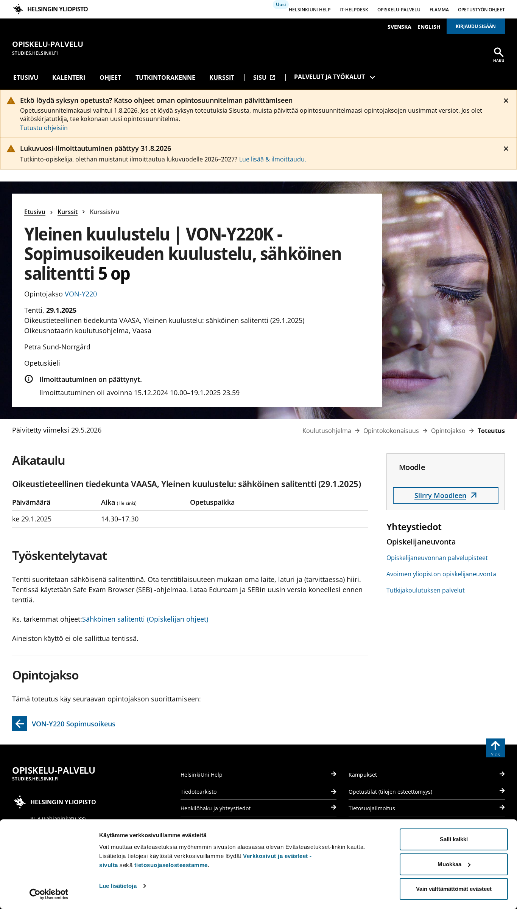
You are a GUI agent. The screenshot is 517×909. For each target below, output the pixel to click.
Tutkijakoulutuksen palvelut (425, 590)
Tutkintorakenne (165, 77)
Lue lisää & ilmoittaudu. (272, 159)
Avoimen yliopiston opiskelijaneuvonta (441, 574)
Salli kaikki (454, 839)
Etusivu (25, 77)
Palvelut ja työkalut (329, 77)
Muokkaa (449, 864)
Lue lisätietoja (118, 886)
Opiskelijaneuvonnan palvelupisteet (437, 558)
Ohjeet (110, 77)
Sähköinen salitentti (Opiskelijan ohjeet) (145, 619)
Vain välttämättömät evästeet (454, 889)
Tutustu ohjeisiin (44, 128)
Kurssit (221, 77)
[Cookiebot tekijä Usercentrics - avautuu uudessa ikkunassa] (49, 894)
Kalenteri (68, 77)
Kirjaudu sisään (476, 26)
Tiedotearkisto (198, 791)
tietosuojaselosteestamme (171, 865)
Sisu (264, 77)
